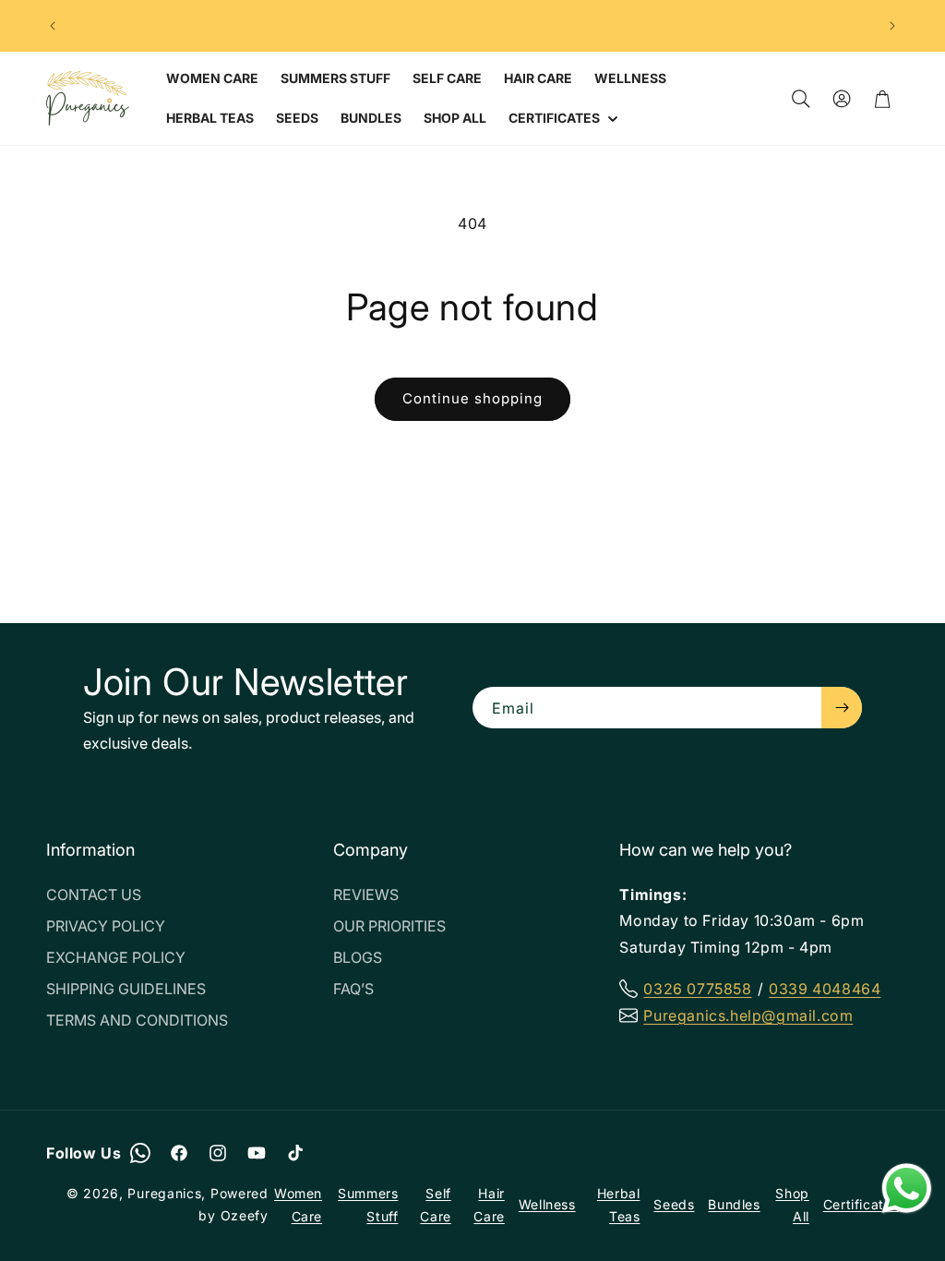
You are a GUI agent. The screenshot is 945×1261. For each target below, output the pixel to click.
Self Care (435, 1204)
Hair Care (488, 1204)
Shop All (791, 1204)
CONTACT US (93, 894)
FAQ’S (353, 988)
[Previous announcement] (52, 25)
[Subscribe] (841, 707)
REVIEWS (366, 894)
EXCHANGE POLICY (115, 957)
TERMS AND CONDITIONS (137, 1020)
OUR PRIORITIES (389, 926)
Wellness (547, 1204)
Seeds (673, 1204)
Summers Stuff (368, 1204)
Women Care (298, 1204)
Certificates (861, 1204)
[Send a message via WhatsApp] (907, 1188)
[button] (561, 118)
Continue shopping (472, 398)
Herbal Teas (618, 1204)
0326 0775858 (697, 988)
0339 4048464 (824, 988)
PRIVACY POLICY (105, 926)
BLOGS (357, 957)
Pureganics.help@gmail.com (748, 1015)
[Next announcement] (892, 25)
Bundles (734, 1204)
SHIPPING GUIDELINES (126, 988)
